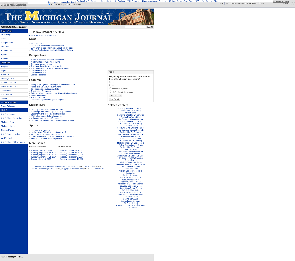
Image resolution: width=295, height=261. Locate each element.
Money (254, 3)
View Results (114, 99)
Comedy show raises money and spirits (47, 110)
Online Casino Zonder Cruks (131, 145)
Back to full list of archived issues (43, 35)
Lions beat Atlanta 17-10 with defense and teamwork (53, 136)
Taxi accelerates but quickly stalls (45, 89)
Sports (4, 54)
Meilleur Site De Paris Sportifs (130, 184)
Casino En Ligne (131, 126)
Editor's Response (38, 75)
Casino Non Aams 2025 (131, 117)
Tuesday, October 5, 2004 (41, 150)
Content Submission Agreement (43, 169)
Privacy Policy (71, 166)
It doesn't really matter (120, 89)
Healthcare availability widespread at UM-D (49, 46)
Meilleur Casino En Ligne (130, 177)
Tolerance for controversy (41, 64)
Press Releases (8, 106)
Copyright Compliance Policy (72, 169)
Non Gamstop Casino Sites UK (131, 130)
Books (261, 3)
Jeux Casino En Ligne (130, 167)
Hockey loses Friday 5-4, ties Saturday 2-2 (48, 132)
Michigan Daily (7, 122)
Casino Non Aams (130, 169)
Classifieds (6, 90)
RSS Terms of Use (97, 169)
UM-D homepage (8, 114)
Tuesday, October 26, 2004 (71, 153)
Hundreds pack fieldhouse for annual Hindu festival (52, 120)
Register (4, 66)
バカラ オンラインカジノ (130, 182)
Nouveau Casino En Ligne (131, 186)
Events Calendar (8, 82)
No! (113, 85)
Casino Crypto (131, 160)
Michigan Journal (77, 16)
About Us (5, 74)
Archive (4, 58)
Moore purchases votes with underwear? (48, 60)
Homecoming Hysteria (40, 130)
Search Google (75, 5)
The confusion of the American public (46, 66)
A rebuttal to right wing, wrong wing (45, 62)
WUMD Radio (7, 138)
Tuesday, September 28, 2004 (43, 153)
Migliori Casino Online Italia (130, 171)
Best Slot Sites (131, 149)
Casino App (131, 173)
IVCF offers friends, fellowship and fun (47, 116)
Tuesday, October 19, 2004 (71, 150)
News (3, 39)
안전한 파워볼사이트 (130, 179)
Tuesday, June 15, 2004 (41, 159)
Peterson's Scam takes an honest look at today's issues (54, 93)
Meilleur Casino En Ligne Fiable (130, 143)
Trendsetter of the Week (41, 91)
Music (222, 3)
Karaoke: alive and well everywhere (46, 87)
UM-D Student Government (13, 142)
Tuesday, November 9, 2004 (71, 157)
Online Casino (131, 207)
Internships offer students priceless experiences (51, 112)
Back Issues (6, 94)
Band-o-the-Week (38, 95)
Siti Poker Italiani (131, 203)
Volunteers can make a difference (45, 118)
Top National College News (241, 3)
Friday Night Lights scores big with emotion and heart (53, 85)
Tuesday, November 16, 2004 (72, 159)
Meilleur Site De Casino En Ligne (131, 156)
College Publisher (9, 130)
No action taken (37, 44)
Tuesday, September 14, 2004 (43, 157)
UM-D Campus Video (10, 134)
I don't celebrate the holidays (122, 92)
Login (3, 70)
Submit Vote (116, 96)
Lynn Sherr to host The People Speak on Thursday (52, 48)
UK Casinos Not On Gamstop (130, 119)
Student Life (6, 50)
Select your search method (59, 2)
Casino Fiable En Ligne (130, 201)
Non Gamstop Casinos (130, 136)
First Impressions (38, 98)
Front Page (6, 35)
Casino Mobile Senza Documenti (130, 195)
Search (74, 2)
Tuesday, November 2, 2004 (71, 155)
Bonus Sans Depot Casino (131, 188)
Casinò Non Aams (130, 199)
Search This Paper (58, 5)
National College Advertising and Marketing (50, 166)
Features (5, 46)
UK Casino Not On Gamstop (130, 124)
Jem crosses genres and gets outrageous (48, 100)
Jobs (227, 3)
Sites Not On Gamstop (130, 154)
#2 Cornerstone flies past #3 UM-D (45, 134)
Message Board (8, 78)
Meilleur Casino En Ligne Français (130, 164)
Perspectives (7, 43)
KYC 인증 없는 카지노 (131, 190)
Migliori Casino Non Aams (131, 162)
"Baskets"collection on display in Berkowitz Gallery (52, 50)
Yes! (113, 82)
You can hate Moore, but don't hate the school (50, 68)
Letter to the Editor (38, 70)
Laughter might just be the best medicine (48, 114)
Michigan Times (8, 126)
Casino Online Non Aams (130, 139)
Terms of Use (89, 166)
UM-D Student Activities (11, 118)
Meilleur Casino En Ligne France (130, 128)
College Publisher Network (14, 5)
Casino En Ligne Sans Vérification (130, 205)
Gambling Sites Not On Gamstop (130, 108)
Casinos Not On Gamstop (130, 111)
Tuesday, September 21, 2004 (43, 155)
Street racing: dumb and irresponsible (46, 139)
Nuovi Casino (130, 113)
